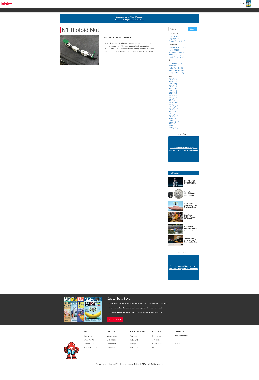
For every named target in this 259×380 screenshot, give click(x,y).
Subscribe (241, 4)
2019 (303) (173, 95)
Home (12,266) (174, 50)
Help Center (157, 343)
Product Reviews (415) (177, 41)
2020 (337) (173, 93)
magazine (113, 336)
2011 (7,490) (173, 114)
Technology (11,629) (176, 52)
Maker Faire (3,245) (176, 68)
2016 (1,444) (173, 102)
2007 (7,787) (173, 123)
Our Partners (89, 343)
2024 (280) (173, 84)
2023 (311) (173, 86)
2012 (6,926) (173, 111)
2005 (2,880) (173, 127)
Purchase (133, 336)
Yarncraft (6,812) (175, 54)
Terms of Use (114, 364)
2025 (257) (173, 81)
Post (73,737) (174, 36)
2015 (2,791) (173, 104)
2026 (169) (173, 79)
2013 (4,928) (173, 109)
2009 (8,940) (173, 118)
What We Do (89, 340)
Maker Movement (91, 347)
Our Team (88, 336)
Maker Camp (112, 347)
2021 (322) (173, 91)
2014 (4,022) (173, 107)
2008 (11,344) (174, 121)
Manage (133, 343)
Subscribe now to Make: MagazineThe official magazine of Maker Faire (129, 18)
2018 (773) (173, 97)
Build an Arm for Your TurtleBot (117, 37)
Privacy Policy (101, 364)
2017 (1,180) (173, 100)
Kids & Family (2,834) (176, 70)
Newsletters (134, 347)
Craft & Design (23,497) (177, 48)
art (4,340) (172, 66)
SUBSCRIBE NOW (115, 319)
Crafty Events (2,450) (176, 73)
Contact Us (156, 336)
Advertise (156, 340)
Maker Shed (111, 343)
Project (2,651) (174, 39)
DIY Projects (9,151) (176, 63)
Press (154, 347)
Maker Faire (111, 340)
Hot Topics (174, 173)
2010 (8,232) (173, 116)
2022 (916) (173, 88)
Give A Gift (134, 340)
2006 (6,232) (173, 125)
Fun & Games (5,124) (176, 57)
